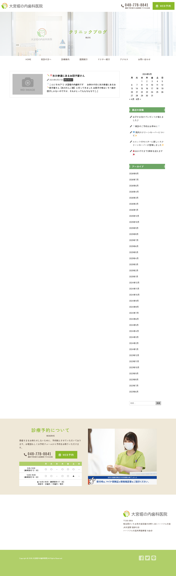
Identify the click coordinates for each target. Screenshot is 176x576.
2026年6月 (134, 185)
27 (132, 95)
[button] (163, 6)
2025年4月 (134, 258)
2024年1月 (133, 349)
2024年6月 (134, 318)
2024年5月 (134, 324)
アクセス (124, 59)
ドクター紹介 (104, 59)
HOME (28, 59)
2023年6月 (133, 391)
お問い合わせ (144, 59)
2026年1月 (133, 209)
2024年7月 (134, 312)
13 (132, 88)
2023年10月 (134, 367)
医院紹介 (83, 59)
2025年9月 (133, 228)
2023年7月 (133, 385)
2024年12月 (134, 282)
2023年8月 (133, 379)
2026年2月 (133, 203)
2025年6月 (133, 246)
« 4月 (131, 99)
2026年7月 (134, 179)
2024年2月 (134, 343)
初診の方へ (46, 59)
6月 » (138, 99)
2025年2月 (133, 270)
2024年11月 (134, 288)
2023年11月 (134, 361)
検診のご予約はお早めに (146, 126)
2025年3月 (133, 264)
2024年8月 (134, 306)
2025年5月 (133, 252)
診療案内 (65, 59)
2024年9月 (134, 300)
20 (132, 91)
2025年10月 (134, 221)
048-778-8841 (136, 5)
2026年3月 (133, 197)
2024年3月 (134, 337)
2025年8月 (133, 234)
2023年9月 (133, 373)
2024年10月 (134, 294)
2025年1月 (133, 276)
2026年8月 (134, 173)
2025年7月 (133, 240)
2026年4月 (134, 191)
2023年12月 (134, 355)
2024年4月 (134, 331)
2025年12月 (134, 215)
